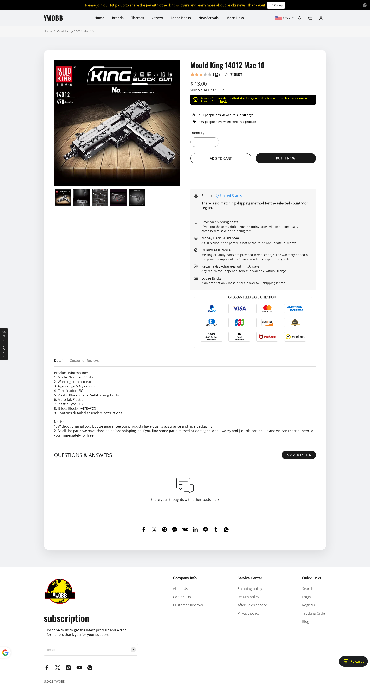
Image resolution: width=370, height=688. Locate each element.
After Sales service (252, 605)
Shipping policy (250, 588)
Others (157, 17)
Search (307, 588)
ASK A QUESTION (299, 455)
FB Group (276, 5)
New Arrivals (208, 17)
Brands (118, 17)
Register (308, 605)
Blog (305, 621)
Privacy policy (249, 613)
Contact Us (182, 596)
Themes (137, 17)
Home (99, 17)
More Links (235, 17)
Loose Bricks (181, 17)
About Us (180, 588)
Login (306, 596)
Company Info (185, 577)
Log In (223, 101)
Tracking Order (314, 613)
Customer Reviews (188, 605)
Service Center (250, 577)
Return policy (248, 596)
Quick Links (311, 577)
